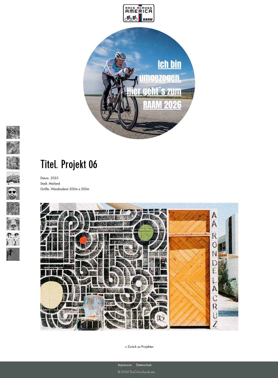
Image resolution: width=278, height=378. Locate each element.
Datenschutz (144, 365)
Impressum (125, 365)
